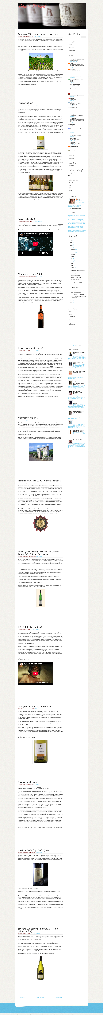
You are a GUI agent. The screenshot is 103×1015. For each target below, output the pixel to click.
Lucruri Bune (73, 69)
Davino (70, 314)
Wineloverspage (72, 50)
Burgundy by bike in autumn (75, 139)
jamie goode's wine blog (75, 84)
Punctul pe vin (73, 88)
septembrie (73, 254)
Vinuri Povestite (73, 75)
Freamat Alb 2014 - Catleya (75, 143)
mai (72, 261)
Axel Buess (71, 182)
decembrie (73, 249)
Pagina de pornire (40, 997)
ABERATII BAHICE (74, 146)
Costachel (72, 98)
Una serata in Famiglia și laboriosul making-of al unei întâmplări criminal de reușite (77, 65)
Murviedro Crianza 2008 (30, 274)
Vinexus (70, 191)
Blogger (79, 345)
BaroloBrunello (72, 184)
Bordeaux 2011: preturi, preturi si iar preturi (38, 34)
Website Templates (39, 1014)
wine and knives (73, 107)
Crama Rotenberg (72, 317)
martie (72, 265)
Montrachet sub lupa (28, 418)
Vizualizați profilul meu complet (74, 208)
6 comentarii (38, 933)
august (72, 256)
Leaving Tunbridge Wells (74, 85)
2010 (71, 302)
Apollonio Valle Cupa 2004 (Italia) (34, 850)
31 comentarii (40, 105)
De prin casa (72, 124)
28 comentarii (37, 784)
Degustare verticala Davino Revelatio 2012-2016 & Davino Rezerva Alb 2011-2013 (77, 120)
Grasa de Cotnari (73, 147)
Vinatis (70, 187)
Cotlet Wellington (73, 99)
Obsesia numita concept (29, 782)
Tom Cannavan (72, 45)
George (31, 560)
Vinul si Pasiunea (32, 6)
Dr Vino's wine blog (74, 94)
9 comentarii (38, 350)
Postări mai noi (22, 997)
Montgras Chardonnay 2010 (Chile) (34, 706)
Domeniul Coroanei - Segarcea (75, 313)
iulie (72, 258)
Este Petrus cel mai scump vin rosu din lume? (79, 372)
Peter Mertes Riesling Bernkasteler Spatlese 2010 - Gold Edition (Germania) (38, 553)
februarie (73, 267)
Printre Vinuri (73, 118)
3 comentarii (38, 629)
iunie (72, 260)
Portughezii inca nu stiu (74, 125)
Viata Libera (71, 158)
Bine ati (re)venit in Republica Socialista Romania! (77, 392)
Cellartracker (71, 165)
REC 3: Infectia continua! (30, 627)
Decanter (70, 44)
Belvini (70, 185)
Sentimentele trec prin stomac (75, 76)
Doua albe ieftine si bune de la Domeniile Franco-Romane (79, 422)
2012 (71, 247)
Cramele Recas (72, 316)
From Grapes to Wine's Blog (76, 128)
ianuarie (72, 269)
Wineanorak (71, 47)
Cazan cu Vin (73, 138)
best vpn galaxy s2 (72, 1014)
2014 (71, 244)
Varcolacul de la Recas (28, 219)
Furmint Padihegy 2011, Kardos (75, 135)
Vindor (70, 188)
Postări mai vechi (58, 997)
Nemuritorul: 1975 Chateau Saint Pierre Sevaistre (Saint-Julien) (79, 441)
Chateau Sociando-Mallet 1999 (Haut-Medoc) (78, 412)
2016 (71, 240)
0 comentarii (30, 420)
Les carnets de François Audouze (77, 150)
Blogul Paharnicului (74, 112)
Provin (71, 102)
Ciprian (78, 199)
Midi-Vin (70, 175)
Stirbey (70, 311)
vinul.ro (19, 856)
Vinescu (70, 190)
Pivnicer (72, 63)
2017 (71, 238)
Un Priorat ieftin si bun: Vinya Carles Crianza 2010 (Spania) (79, 402)
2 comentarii (39, 36)
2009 (71, 304)
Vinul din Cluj (72, 58)
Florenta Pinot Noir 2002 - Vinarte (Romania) (39, 480)
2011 (71, 300)
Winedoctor (71, 49)
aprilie (72, 263)
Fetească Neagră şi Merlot (75, 134)
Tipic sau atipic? (25, 103)
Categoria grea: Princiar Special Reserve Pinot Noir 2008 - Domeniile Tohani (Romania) (79, 383)
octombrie (73, 252)
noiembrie (73, 251)
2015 (71, 242)
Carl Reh (70, 319)
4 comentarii (40, 221)
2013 (71, 245)
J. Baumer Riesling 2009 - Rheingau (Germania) (78, 431)
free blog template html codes (63, 1014)
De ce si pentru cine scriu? (30, 348)
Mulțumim (71, 81)
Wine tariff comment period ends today (77, 95)
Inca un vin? (72, 142)
